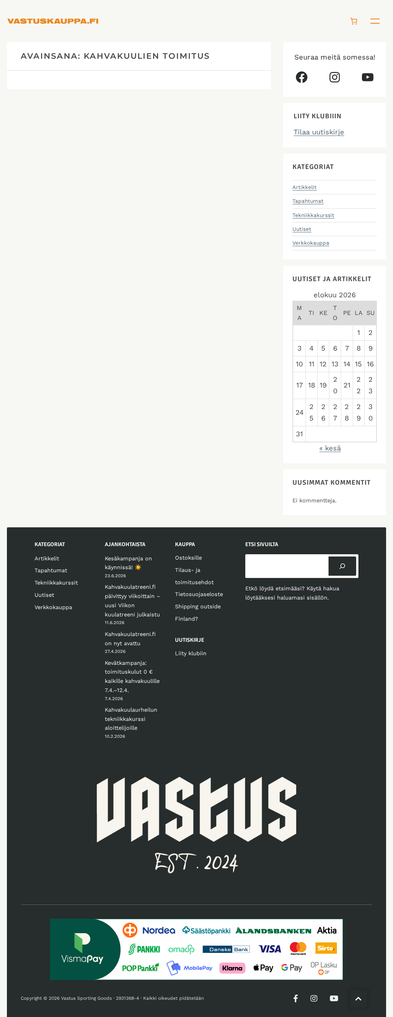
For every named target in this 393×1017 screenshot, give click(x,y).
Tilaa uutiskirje (319, 132)
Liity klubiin (190, 653)
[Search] (342, 566)
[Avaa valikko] (375, 21)
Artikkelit (304, 187)
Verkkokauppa (310, 243)
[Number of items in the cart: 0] (354, 21)
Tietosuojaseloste (199, 594)
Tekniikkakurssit (313, 215)
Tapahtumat (308, 201)
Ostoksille (188, 558)
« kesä (330, 448)
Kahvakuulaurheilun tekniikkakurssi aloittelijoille (131, 719)
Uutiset (301, 229)
